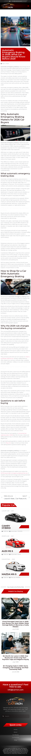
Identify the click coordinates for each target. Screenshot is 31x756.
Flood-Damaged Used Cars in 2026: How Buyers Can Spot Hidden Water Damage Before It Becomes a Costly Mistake (15, 624)
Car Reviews (15, 737)
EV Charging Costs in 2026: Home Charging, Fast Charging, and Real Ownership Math (15, 667)
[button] (28, 6)
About (15, 732)
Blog (15, 740)
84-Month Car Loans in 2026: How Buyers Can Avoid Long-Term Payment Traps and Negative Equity (15, 657)
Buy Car (8, 443)
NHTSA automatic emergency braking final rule (14, 473)
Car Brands (15, 734)
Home (15, 729)
